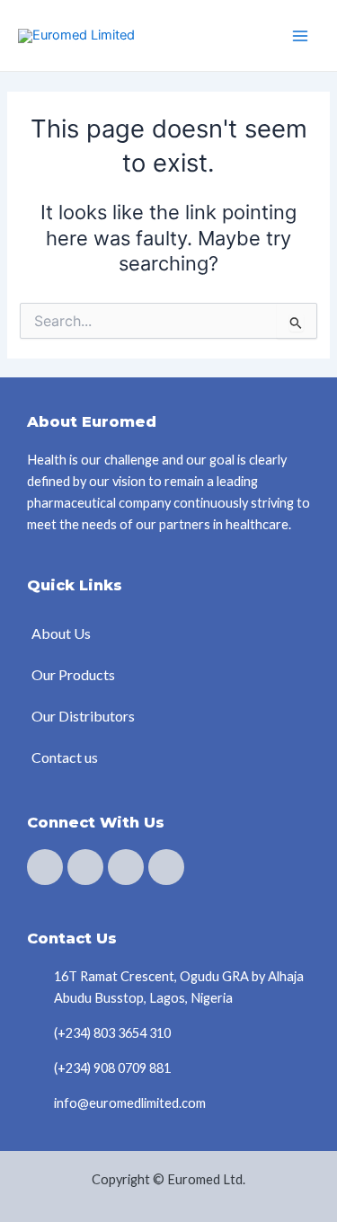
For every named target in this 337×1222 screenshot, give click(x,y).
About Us (61, 633)
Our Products (73, 674)
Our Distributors (83, 715)
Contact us (64, 757)
